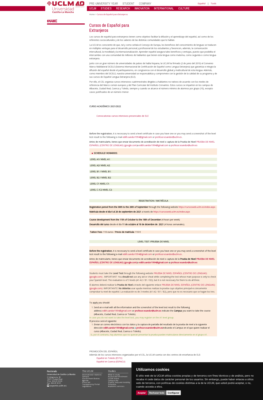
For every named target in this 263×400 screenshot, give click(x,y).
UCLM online (113, 378)
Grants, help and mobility (119, 382)
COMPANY (145, 3)
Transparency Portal (91, 384)
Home (92, 14)
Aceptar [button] (142, 392)
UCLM (92, 8)
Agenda (85, 380)
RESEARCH (123, 8)
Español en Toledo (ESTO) (109, 358)
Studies (112, 371)
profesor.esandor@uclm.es (168, 137)
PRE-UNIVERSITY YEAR (103, 3)
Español (201, 3)
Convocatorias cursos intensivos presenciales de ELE (122, 115)
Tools (213, 3)
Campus (85, 376)
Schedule (112, 384)
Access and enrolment (117, 376)
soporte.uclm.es (58, 385)
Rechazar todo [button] (156, 392)
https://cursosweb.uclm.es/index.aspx (197, 206)
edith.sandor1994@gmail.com (137, 137)
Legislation (86, 386)
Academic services (116, 386)
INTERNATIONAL (164, 8)
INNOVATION (142, 8)
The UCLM (87, 371)
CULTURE (184, 8)
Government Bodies (91, 378)
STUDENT (128, 3)
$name (52, 20)
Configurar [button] (173, 392)
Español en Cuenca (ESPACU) (110, 361)
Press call (86, 382)
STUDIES (106, 8)
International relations (92, 374)
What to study (114, 374)
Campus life (113, 380)
